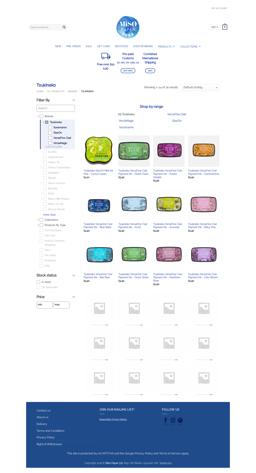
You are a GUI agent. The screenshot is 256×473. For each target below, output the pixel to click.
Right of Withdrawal (49, 444)
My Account (219, 8)
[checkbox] (57, 116)
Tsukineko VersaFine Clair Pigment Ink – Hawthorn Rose (167, 277)
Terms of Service (170, 453)
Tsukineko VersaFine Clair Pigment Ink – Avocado (167, 225)
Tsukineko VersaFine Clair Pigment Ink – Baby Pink (202, 225)
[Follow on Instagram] (172, 421)
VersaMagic (126, 120)
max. (57, 304)
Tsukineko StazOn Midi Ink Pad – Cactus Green (98, 172)
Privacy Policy (46, 437)
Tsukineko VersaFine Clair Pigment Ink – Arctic (132, 225)
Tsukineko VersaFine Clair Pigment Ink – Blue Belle (98, 225)
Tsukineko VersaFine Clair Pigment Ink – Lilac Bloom (203, 276)
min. (40, 304)
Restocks (121, 46)
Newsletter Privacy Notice (113, 419)
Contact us (44, 410)
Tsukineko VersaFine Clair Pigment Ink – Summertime (203, 172)
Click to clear (54, 147)
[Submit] (64, 27)
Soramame (126, 127)
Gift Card (103, 46)
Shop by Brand (143, 46)
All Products (55, 91)
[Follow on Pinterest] (180, 421)
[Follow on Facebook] (165, 421)
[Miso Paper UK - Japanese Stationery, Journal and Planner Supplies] (128, 27)
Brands (72, 91)
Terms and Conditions (50, 430)
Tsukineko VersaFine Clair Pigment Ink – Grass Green (133, 276)
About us (42, 417)
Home (40, 91)
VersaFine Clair (176, 114)
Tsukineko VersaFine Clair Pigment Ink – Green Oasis (133, 172)
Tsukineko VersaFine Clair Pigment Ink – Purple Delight (167, 173)
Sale (89, 46)
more (49, 214)
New (58, 46)
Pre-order (74, 46)
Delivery (42, 424)
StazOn (176, 120)
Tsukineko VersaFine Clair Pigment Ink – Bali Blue (98, 276)
